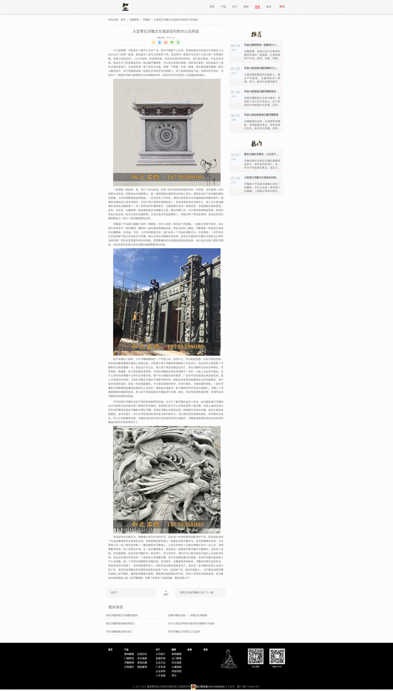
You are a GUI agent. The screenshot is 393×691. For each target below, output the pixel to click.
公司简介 (160, 654)
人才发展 (160, 675)
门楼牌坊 (129, 658)
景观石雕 (142, 662)
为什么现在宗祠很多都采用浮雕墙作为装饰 (191, 623)
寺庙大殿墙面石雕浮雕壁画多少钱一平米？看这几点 (262, 91)
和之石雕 (125, 7)
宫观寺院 (176, 671)
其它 (174, 675)
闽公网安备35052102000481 (210, 686)
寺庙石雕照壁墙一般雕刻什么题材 (262, 45)
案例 (246, 6)
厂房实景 (160, 667)
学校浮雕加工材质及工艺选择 (184, 631)
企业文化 (160, 662)
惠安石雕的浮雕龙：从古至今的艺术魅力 (262, 154)
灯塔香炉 (129, 667)
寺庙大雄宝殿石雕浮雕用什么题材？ (262, 68)
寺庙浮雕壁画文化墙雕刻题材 (122, 615)
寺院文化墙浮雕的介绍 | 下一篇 (196, 592)
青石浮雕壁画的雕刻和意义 (120, 623)
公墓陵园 (176, 667)
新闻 (257, 6)
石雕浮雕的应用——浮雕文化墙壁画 (187, 615)
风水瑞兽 (142, 658)
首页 (212, 6)
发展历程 (160, 658)
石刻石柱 (142, 654)
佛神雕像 (129, 654)
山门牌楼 (176, 658)
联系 (268, 6)
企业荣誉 (160, 671)
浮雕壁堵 (134, 19)
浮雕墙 (146, 19)
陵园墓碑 (142, 667)
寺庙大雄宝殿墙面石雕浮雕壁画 (261, 114)
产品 (223, 6)
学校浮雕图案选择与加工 (119, 631)
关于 (234, 6)
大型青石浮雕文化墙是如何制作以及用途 (262, 177)
